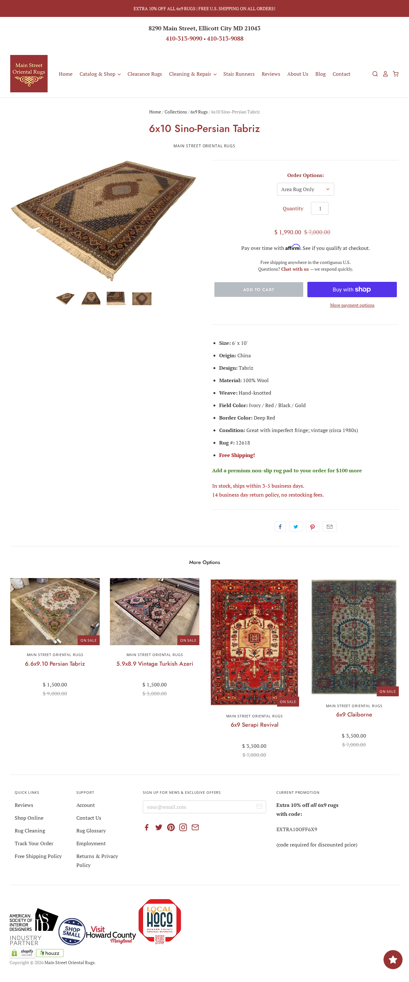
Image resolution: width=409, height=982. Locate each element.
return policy (264, 494)
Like (280, 527)
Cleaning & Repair (190, 73)
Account (85, 804)
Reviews (271, 73)
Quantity (293, 208)
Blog (320, 73)
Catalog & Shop (98, 73)
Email (329, 527)
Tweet (296, 527)
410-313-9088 (225, 38)
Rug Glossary (91, 830)
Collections (176, 112)
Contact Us (88, 817)
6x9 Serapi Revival (254, 725)
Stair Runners (239, 73)
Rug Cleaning (30, 830)
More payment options (352, 305)
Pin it (312, 527)
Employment (91, 843)
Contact (342, 73)
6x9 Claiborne (354, 714)
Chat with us (295, 269)
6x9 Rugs (199, 112)
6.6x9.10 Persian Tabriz (55, 664)
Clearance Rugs (144, 73)
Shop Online (29, 817)
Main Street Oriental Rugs (204, 146)
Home (66, 73)
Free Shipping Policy (38, 856)
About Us (297, 73)
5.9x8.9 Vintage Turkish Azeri (154, 664)
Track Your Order (34, 843)
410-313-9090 (184, 38)
